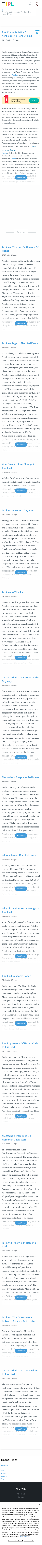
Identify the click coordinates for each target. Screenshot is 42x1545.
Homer (4, 153)
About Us (21, 1494)
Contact (21, 1497)
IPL (3, 10)
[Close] (39, 1504)
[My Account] (38, 4)
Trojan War (4, 1465)
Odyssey (4, 1476)
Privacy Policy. (24, 1536)
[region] (21, 1523)
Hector (13, 159)
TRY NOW (34, 101)
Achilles (15, 75)
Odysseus (4, 1479)
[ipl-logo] (10, 5)
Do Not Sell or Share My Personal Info (21, 1541)
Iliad (2, 1471)
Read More (21, 323)
